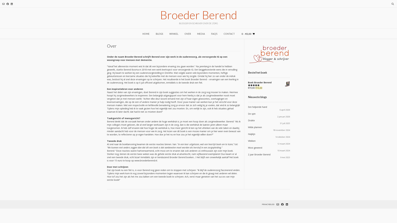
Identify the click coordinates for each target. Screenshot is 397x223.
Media (201, 33)
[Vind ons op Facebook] (8, 4)
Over (188, 33)
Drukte (251, 120)
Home (145, 33)
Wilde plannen (255, 127)
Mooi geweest (255, 147)
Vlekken (252, 140)
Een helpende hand (257, 106)
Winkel (173, 33)
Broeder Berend (198, 14)
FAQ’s (214, 33)
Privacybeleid (268, 204)
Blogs (159, 33)
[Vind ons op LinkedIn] (12, 4)
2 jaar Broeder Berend (259, 154)
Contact (229, 33)
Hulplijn (251, 134)
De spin (252, 113)
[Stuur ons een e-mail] (3, 4)
